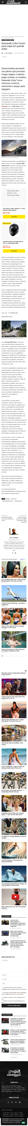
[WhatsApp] (18, 60)
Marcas (6, 36)
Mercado (3, 924)
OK (23, 1122)
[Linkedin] (15, 1102)
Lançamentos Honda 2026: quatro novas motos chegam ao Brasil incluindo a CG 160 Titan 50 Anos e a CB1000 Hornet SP (18, 1021)
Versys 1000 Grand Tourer (7, 501)
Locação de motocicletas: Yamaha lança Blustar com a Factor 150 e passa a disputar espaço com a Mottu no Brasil (18, 944)
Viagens (12, 40)
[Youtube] (19, 1102)
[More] (22, 60)
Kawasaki (11, 36)
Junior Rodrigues (8, 53)
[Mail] (15, 552)
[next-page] (5, 952)
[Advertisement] (14, 19)
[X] (11, 60)
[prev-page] (3, 952)
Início (3, 36)
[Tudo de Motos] (14, 2)
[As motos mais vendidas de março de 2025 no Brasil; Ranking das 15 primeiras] (5, 1041)
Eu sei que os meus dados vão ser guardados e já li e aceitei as (14, 993)
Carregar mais (13, 1057)
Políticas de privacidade (16, 994)
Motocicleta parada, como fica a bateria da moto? (7, 519)
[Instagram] (12, 1102)
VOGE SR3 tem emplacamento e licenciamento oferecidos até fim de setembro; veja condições (18, 923)
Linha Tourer (14, 498)
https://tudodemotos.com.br (14, 539)
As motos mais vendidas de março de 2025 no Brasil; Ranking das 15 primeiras (18, 1041)
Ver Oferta (14, 216)
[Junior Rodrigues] (3, 53)
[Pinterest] (15, 60)
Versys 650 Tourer (18, 501)
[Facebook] (8, 60)
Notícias (8, 40)
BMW (3, 935)
